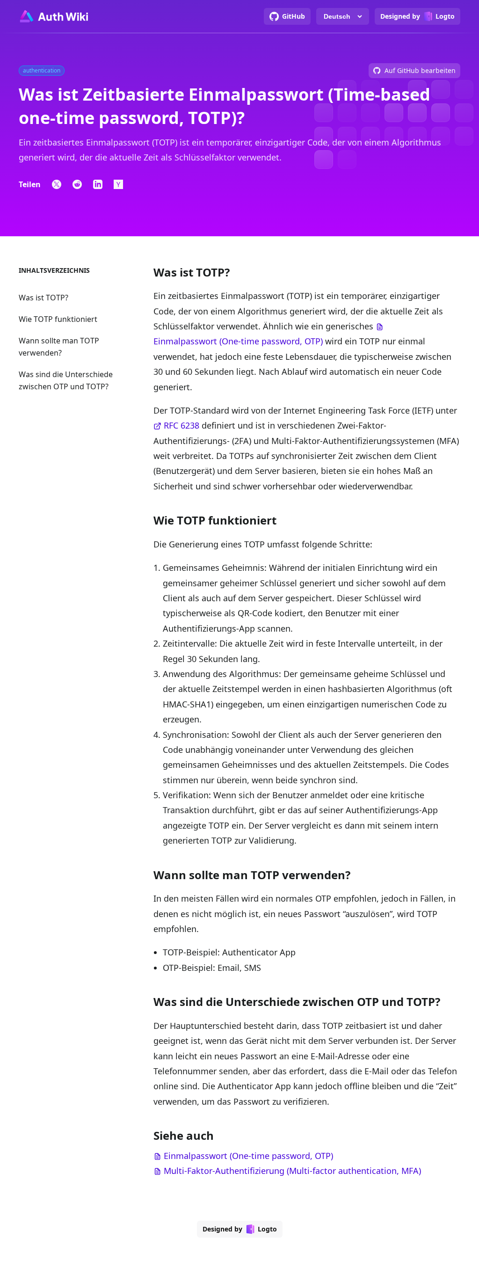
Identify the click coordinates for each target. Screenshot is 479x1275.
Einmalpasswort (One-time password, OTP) (238, 341)
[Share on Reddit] (77, 184)
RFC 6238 (181, 425)
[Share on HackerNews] (118, 184)
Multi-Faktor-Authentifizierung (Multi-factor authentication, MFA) (292, 1170)
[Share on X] (56, 184)
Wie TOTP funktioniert (58, 319)
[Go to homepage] (53, 16)
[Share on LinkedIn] (97, 184)
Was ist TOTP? (43, 297)
